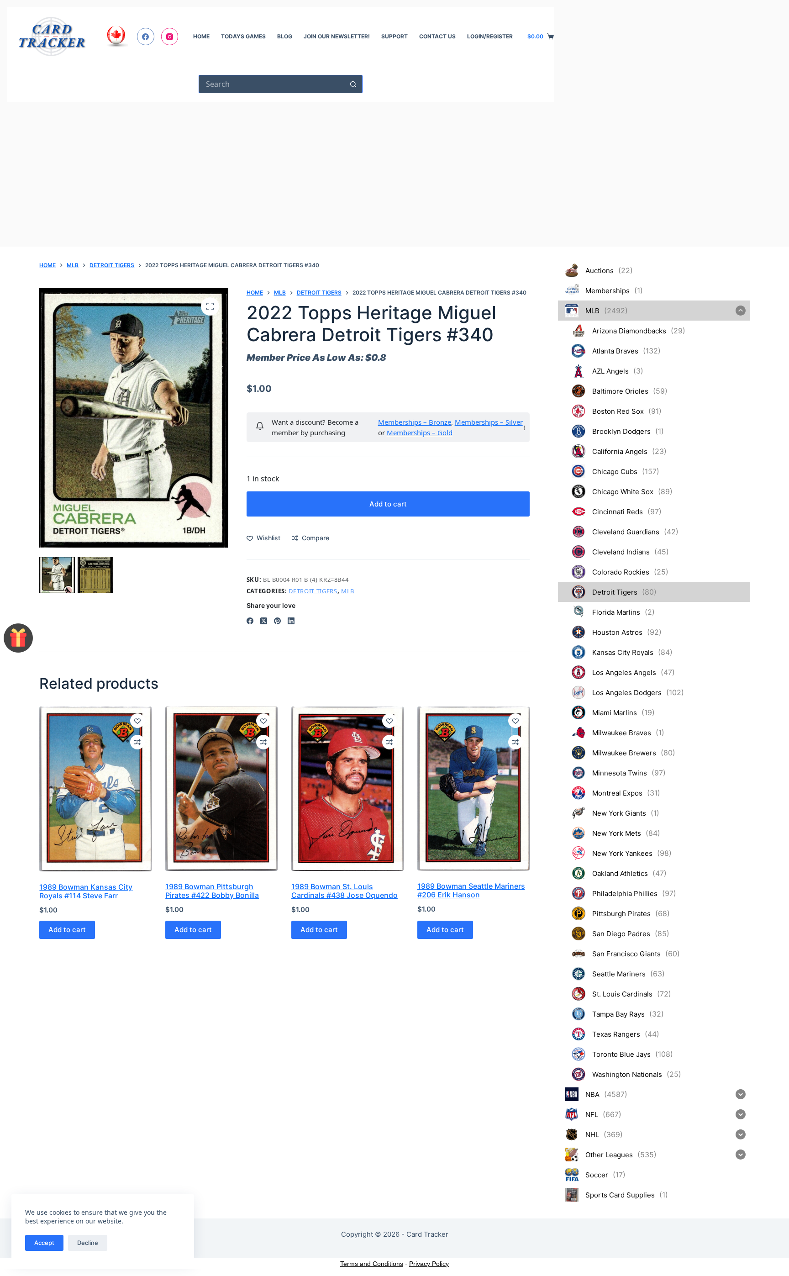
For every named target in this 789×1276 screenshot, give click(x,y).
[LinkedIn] (291, 620)
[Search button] (353, 84)
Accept (44, 1242)
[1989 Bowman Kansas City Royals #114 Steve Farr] (95, 789)
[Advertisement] (280, 171)
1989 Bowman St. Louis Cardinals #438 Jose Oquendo (344, 891)
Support (394, 36)
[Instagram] (170, 36)
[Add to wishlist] (137, 720)
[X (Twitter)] (263, 620)
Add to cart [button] (67, 929)
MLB (347, 591)
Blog (284, 36)
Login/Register (490, 36)
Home (201, 36)
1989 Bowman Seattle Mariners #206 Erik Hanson (471, 890)
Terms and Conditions (371, 1263)
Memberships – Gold (419, 432)
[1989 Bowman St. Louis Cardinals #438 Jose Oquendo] (347, 789)
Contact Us (437, 36)
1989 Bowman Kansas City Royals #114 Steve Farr (85, 891)
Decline (87, 1242)
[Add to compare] (137, 742)
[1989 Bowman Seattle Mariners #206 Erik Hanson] (473, 788)
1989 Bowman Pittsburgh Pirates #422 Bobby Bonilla (212, 891)
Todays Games (243, 36)
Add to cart (388, 504)
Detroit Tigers (313, 591)
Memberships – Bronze (414, 422)
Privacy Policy (429, 1263)
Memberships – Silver (489, 422)
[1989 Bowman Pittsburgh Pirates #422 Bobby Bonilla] (221, 789)
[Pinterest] (277, 620)
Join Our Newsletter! (337, 36)
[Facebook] (145, 36)
